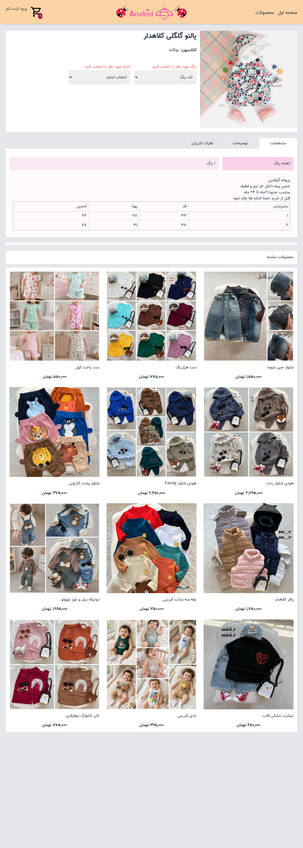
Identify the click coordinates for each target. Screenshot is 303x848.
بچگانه (174, 50)
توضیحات (240, 143)
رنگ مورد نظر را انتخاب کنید (174, 67)
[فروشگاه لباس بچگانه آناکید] (151, 11)
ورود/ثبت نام (16, 9)
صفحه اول (287, 13)
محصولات (264, 13)
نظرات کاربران (202, 143)
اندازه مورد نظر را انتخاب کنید (107, 67)
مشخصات (278, 143)
